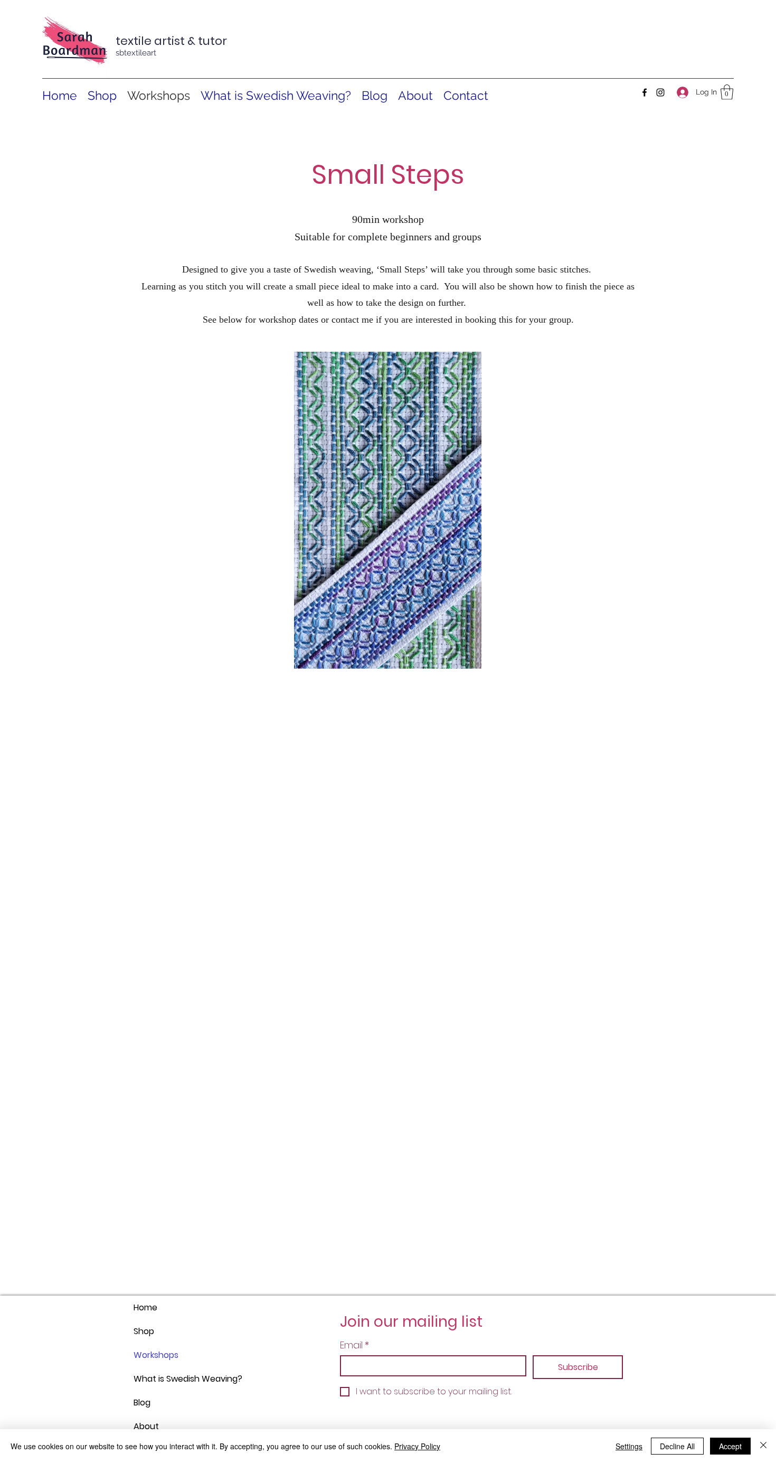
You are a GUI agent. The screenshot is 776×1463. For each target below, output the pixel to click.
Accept (730, 1446)
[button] (727, 92)
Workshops (156, 1355)
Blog (142, 1402)
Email (354, 1345)
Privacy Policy (417, 1446)
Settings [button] (629, 1446)
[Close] (763, 1446)
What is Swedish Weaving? (159, 1379)
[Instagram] (660, 92)
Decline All (677, 1446)
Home (145, 1307)
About (146, 1426)
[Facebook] (644, 92)
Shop (144, 1331)
